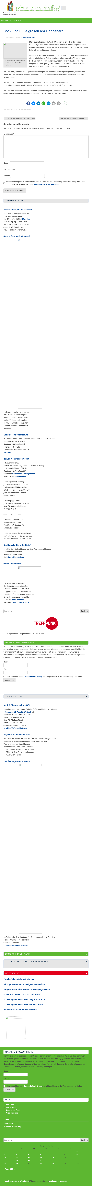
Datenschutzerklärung (33, 677)
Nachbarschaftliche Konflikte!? (17, 545)
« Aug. (6, 1169)
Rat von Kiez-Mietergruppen (16, 459)
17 (5, 1160)
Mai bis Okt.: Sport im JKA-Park (17, 209)
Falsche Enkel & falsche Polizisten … (21, 979)
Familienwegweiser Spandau (16, 761)
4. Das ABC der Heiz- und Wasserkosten (22, 994)
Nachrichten (26, 109)
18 (17, 1160)
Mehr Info (26, 219)
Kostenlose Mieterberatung (15, 435)
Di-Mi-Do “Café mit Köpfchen (15, 728)
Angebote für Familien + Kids (16, 734)
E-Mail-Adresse (9, 169)
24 (5, 1163)
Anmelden (10, 1105)
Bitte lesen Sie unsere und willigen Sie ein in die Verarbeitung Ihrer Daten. (44, 677)
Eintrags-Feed (11, 1107)
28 (53, 1163)
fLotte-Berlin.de (18, 600)
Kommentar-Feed (13, 1110)
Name (6, 163)
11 (17, 1158)
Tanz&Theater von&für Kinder (72, 118)
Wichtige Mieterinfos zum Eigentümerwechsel (25, 984)
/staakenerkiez (21, 476)
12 (29, 1158)
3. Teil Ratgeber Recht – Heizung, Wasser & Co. (25, 999)
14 (53, 1158)
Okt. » (12, 1169)
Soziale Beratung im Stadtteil (16, 236)
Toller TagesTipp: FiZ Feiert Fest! (21, 118)
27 (41, 1163)
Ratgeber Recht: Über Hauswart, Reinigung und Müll (28, 989)
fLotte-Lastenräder (12, 563)
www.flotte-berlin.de (20, 602)
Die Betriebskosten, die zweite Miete (21, 1009)
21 (53, 1160)
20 (41, 1160)
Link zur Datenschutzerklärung (46, 184)
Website (6, 176)
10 (5, 1158)
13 (41, 1158)
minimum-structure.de (58, 1181)
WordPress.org (12, 1113)
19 (29, 1160)
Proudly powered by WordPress (16, 1181)
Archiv (6, 1120)
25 (17, 1163)
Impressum (8, 1123)
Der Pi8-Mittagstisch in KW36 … (17, 705)
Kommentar (8, 134)
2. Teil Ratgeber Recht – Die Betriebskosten (24, 1004)
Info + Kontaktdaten (16, 557)
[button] (28, 103)
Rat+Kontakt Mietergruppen (23, 474)
